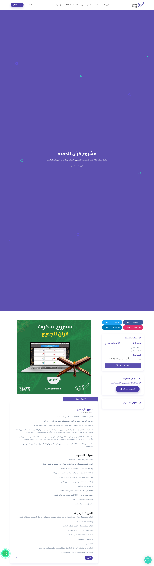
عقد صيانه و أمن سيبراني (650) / (123, 359)
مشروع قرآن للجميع (85, 410)
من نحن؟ (59, 5)
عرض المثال (79, 399)
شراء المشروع (123, 365)
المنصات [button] (98, 5)
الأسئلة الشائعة (69, 5)
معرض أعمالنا (80, 5)
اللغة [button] (30, 5)
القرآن (89, 558)
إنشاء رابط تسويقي (129, 389)
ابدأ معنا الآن (17, 5)
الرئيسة (106, 5)
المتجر (89, 5)
